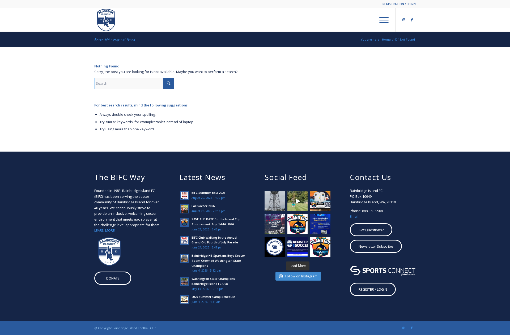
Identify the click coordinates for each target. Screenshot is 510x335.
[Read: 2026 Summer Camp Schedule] (184, 299)
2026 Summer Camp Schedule (213, 297)
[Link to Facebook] (412, 20)
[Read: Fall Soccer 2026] (184, 209)
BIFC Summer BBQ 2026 (208, 193)
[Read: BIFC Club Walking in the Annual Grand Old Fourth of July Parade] (184, 240)
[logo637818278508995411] (106, 20)
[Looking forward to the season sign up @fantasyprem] (275, 224)
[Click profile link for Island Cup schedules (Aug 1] (297, 224)
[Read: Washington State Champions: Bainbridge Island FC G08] (184, 281)
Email (354, 216)
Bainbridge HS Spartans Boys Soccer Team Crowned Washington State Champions (218, 261)
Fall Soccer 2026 (203, 206)
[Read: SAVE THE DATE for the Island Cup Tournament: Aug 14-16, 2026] (184, 222)
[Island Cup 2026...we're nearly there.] (320, 201)
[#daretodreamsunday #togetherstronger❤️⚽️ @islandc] (275, 201)
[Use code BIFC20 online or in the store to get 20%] (275, 247)
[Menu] (382, 20)
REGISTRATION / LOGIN (399, 4)
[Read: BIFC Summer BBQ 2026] (184, 195)
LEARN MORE (104, 230)
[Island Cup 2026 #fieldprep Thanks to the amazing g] (297, 201)
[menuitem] (398, 4)
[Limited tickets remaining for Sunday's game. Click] (320, 224)
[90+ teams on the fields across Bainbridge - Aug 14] (320, 247)
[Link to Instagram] (404, 20)
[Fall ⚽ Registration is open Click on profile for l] (297, 247)
